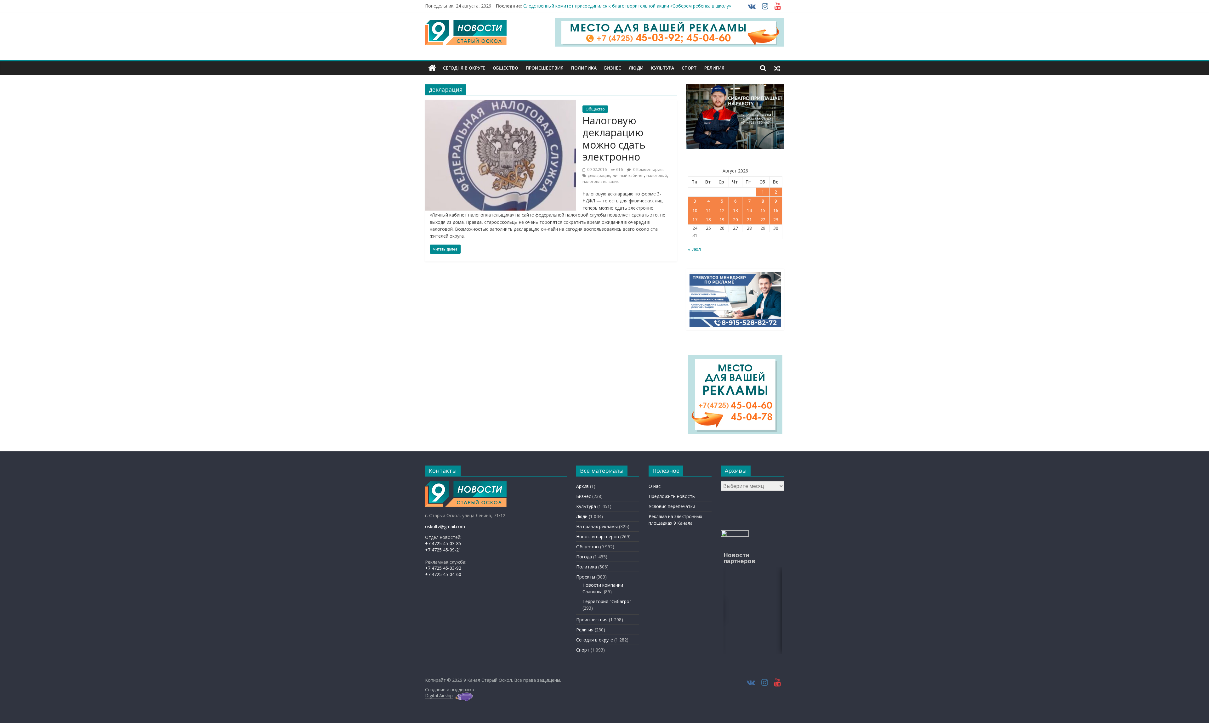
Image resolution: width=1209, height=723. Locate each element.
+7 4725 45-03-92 (443, 568)
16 (775, 210)
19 (721, 220)
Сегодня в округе (464, 68)
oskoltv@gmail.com (445, 526)
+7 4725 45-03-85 (443, 543)
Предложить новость (672, 496)
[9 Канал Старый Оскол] (432, 68)
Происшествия (545, 68)
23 (775, 220)
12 (721, 210)
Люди (636, 68)
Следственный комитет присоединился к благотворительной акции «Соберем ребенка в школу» (627, 6)
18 (708, 220)
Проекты (585, 577)
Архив (582, 486)
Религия (714, 68)
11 (708, 210)
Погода (584, 557)
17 (694, 220)
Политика (584, 68)
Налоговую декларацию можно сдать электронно (613, 138)
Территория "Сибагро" (606, 601)
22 (762, 220)
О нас (655, 486)
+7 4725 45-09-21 (443, 550)
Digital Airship (439, 695)
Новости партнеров (597, 536)
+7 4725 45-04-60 (443, 574)
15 (762, 210)
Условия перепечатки (672, 506)
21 (749, 220)
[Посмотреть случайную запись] (777, 68)
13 (735, 210)
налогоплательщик (600, 181)
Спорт (689, 68)
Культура (662, 68)
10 (694, 210)
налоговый (656, 175)
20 (735, 220)
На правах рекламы (597, 526)
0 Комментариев (648, 169)
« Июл (694, 249)
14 (749, 210)
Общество (505, 68)
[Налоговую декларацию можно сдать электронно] (500, 103)
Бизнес (612, 68)
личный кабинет (628, 175)
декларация (599, 175)
